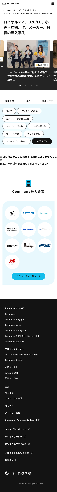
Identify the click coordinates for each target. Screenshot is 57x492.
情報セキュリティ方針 (16, 443)
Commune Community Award (21, 420)
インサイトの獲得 (29, 111)
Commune (10, 313)
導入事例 (9, 392)
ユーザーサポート (14, 126)
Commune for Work (15, 341)
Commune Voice (13, 324)
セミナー (9, 405)
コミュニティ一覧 (13, 398)
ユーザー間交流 (39, 126)
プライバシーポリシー (16, 429)
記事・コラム (11, 378)
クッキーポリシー (14, 436)
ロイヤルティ (42, 141)
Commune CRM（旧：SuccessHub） (23, 336)
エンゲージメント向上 (16, 141)
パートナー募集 (12, 412)
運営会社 (9, 460)
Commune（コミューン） (12, 10)
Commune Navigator (16, 330)
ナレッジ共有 (33, 133)
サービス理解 (12, 133)
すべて (9, 111)
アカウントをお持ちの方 (17, 452)
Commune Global (14, 359)
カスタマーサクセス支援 (17, 118)
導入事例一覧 (29, 10)
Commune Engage (14, 319)
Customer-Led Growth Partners (21, 354)
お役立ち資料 (11, 372)
